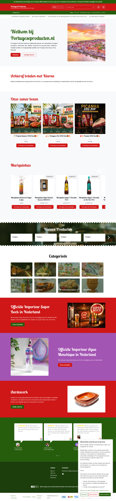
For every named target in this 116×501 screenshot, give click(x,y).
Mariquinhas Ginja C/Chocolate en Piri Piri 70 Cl (89, 199)
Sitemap (34, 496)
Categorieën (16, 12)
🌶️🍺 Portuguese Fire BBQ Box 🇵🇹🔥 (58, 136)
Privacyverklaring (27, 496)
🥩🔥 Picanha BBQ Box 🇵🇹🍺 (90, 136)
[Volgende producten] (103, 171)
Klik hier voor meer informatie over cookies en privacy (94, 490)
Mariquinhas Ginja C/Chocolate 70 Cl (67, 199)
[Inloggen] (98, 7)
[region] (95, 468)
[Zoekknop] (93, 7)
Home (71, 12)
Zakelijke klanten (29, 55)
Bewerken (84, 494)
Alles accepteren (105, 494)
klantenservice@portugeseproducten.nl (72, 471)
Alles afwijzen (93, 494)
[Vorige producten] (98, 171)
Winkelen (15, 55)
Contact (103, 12)
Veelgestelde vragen (85, 12)
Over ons (76, 12)
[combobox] (78, 7)
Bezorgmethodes (96, 12)
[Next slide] (108, 237)
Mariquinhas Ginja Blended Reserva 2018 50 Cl (44, 199)
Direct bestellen (18, 324)
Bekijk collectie (17, 407)
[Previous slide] (7, 237)
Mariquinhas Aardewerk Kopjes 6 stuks (21, 199)
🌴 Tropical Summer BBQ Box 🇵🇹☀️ (26, 136)
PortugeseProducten (18, 6)
